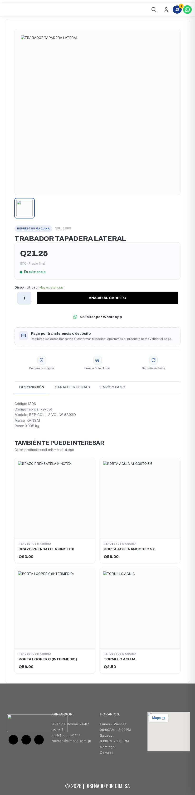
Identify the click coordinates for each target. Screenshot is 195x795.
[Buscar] (154, 10)
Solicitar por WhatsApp (101, 317)
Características (72, 387)
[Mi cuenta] (166, 10)
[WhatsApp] (187, 9)
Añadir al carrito (107, 298)
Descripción (31, 387)
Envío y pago (112, 387)
